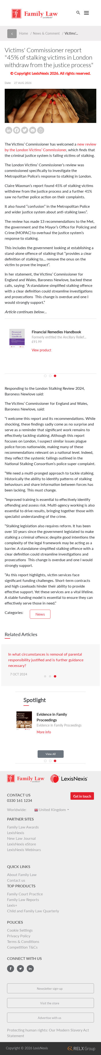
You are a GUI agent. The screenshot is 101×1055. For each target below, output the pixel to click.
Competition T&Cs (22, 947)
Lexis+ (12, 905)
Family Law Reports (23, 899)
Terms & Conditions (23, 941)
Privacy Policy (18, 935)
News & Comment (46, 33)
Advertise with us (49, 1018)
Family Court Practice (25, 894)
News (40, 614)
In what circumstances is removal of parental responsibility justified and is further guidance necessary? (45, 660)
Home (23, 33)
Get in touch (82, 796)
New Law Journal (21, 838)
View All (51, 754)
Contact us (16, 880)
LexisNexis (15, 832)
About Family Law (22, 874)
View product (41, 350)
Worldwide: (18, 809)
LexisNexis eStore (21, 844)
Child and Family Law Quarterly (33, 911)
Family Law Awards (23, 827)
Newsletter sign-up (49, 988)
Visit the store (49, 1003)
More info (44, 732)
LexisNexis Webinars (24, 849)
